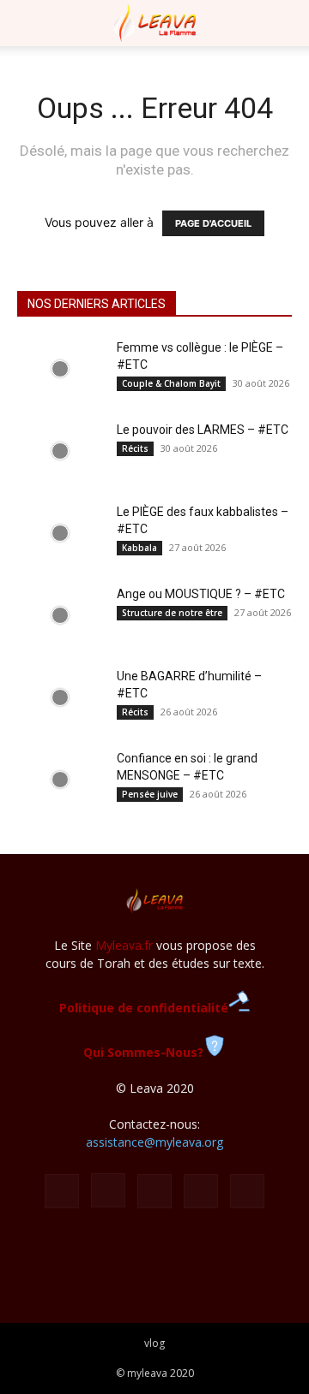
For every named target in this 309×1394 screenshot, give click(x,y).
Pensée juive (150, 794)
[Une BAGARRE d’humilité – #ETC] (60, 697)
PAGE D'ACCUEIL (213, 223)
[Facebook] (62, 1191)
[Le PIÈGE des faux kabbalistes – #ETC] (60, 533)
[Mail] (154, 1191)
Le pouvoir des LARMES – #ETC (202, 429)
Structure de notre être (172, 613)
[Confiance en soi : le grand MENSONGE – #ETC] (60, 780)
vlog (154, 1343)
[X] (201, 1191)
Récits (135, 448)
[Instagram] (108, 1190)
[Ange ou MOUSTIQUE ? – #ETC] (60, 615)
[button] (29, 23)
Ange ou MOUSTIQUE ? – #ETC (201, 594)
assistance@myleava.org (154, 1142)
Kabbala (139, 548)
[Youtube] (247, 1191)
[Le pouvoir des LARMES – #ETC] (60, 451)
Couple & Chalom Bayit (171, 383)
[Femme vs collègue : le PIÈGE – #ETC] (60, 369)
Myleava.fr (124, 945)
